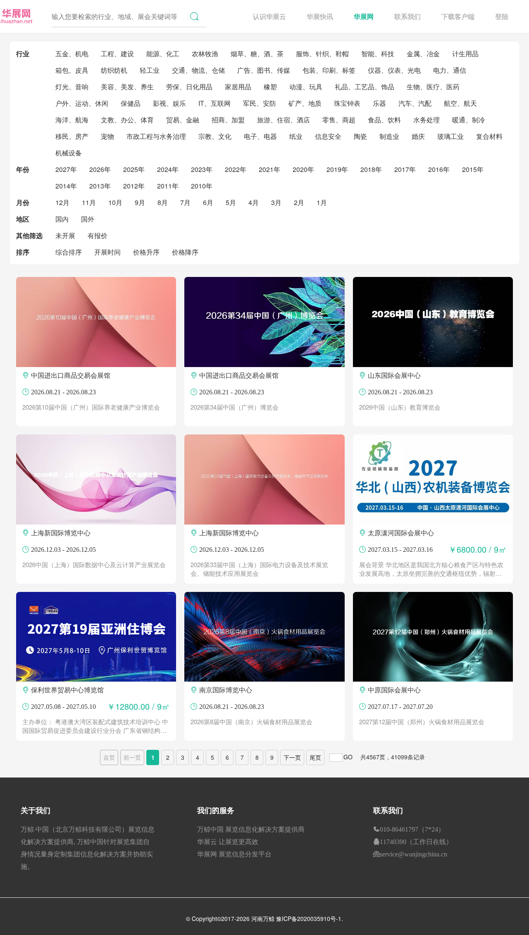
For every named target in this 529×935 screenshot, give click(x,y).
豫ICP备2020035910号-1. (309, 918)
